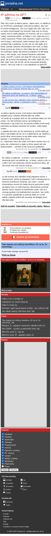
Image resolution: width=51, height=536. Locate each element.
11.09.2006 (26, 18)
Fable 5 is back (8, 305)
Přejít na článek (8, 255)
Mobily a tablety (11, 458)
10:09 (39, 152)
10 (38, 329)
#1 (49, 108)
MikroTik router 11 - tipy (11, 332)
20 (33, 311)
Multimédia (9, 440)
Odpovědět (45, 67)
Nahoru (46, 206)
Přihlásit (36, 9)
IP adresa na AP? (13, 15)
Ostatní (8, 456)
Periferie (8, 437)
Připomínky (9, 464)
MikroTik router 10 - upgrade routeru (16, 335)
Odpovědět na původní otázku (29, 206)
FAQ (4, 521)
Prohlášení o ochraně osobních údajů (16, 526)
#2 (49, 152)
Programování (10, 445)
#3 (49, 171)
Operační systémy (12, 450)
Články (3, 316)
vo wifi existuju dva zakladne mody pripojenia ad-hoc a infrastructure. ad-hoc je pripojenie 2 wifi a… (24, 101)
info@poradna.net (33, 531)
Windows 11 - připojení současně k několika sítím (22, 326)
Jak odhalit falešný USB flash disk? (16, 311)
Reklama (6, 516)
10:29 (29, 171)
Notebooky (9, 461)
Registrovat (44, 9)
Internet (38, 18)
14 (13, 322)
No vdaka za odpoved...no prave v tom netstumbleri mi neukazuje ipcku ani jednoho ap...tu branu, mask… (24, 94)
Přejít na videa (6, 290)
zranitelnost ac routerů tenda (13, 302)
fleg (6, 108)
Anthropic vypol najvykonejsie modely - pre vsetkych (23, 308)
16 (47, 308)
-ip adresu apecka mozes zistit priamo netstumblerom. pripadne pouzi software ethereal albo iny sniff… (23, 88)
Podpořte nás (6, 224)
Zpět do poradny (8, 206)
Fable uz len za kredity (11, 299)
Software (8, 442)
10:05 (21, 108)
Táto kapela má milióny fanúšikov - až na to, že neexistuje (22, 260)
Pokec (7, 467)
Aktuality (4, 294)
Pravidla (6, 514)
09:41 (33, 18)
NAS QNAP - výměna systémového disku (19, 329)
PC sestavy (9, 453)
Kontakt (5, 524)
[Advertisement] (25, 75)
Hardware (8, 434)
